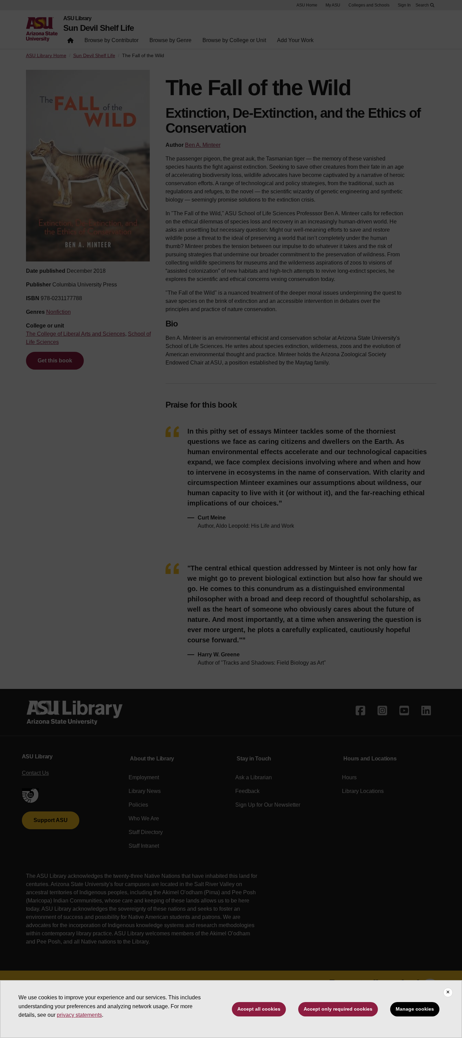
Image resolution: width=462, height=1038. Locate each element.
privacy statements (79, 1015)
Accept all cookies (258, 1009)
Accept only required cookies (338, 1009)
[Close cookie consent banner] (448, 992)
